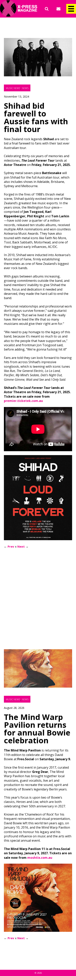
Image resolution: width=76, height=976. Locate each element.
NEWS (25, 88)
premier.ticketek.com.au (23, 401)
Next (21, 546)
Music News (13, 88)
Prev (11, 546)
